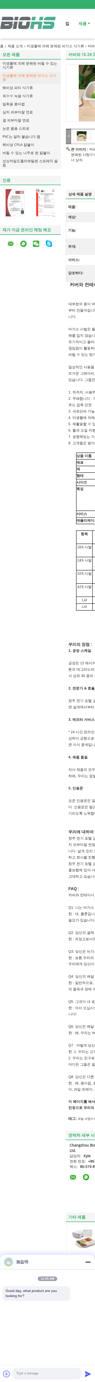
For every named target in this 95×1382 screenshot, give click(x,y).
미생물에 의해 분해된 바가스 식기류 (55, 46)
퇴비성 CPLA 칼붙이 (18, 145)
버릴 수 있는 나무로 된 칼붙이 (26, 153)
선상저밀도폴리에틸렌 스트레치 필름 (30, 163)
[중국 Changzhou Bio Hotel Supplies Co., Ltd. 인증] (15, 202)
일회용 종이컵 (14, 104)
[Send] (88, 1373)
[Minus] (88, 1262)
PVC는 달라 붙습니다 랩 (21, 137)
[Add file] (6, 1373)
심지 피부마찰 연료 (18, 112)
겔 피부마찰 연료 (16, 120)
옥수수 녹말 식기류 (18, 96)
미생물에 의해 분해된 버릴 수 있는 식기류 (30, 65)
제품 (83, 23)
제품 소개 (15, 46)
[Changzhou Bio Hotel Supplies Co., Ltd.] (68, 136)
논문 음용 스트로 (16, 128)
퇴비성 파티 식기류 (18, 88)
